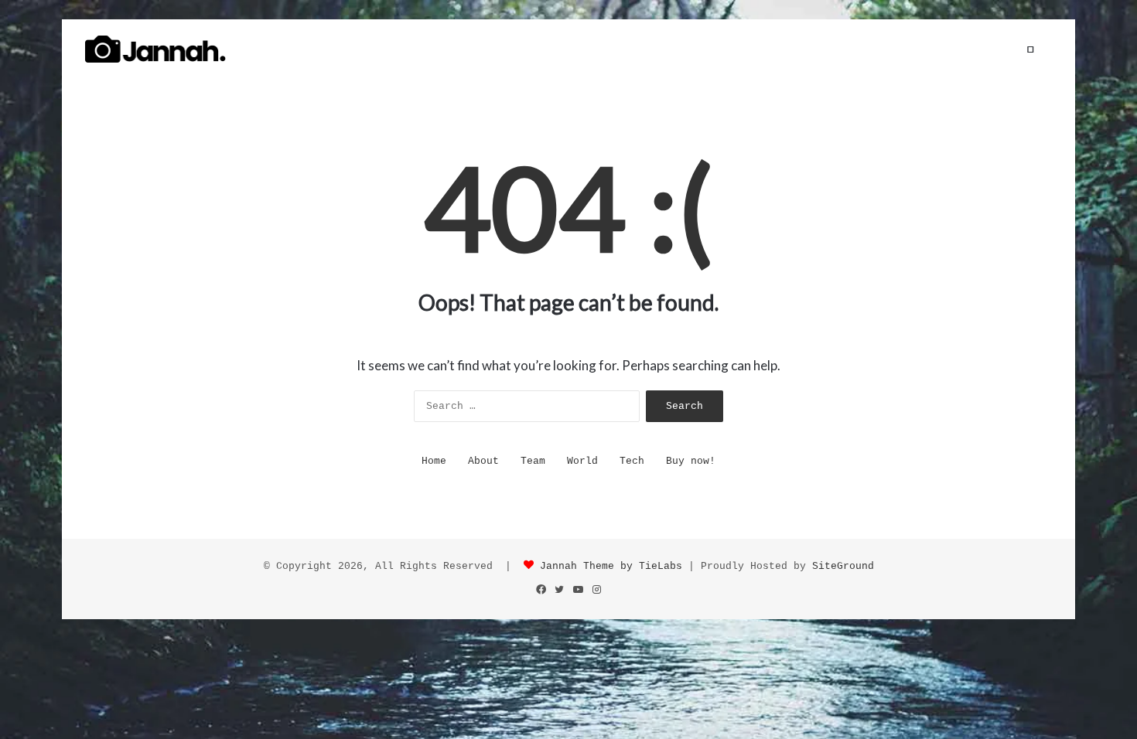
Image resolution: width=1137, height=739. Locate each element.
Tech (632, 461)
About (483, 461)
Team (533, 461)
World (582, 461)
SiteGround (843, 566)
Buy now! (690, 461)
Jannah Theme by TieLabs (611, 566)
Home (434, 461)
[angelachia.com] (155, 49)
